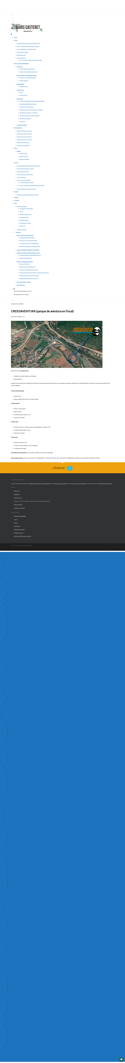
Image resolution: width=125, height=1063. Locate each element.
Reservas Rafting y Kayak (15, 796)
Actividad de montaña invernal (19, 751)
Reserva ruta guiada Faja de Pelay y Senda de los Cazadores (30, 786)
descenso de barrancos (34, 483)
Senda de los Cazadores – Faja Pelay (22, 627)
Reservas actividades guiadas (16, 775)
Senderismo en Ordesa (17, 737)
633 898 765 (17, 494)
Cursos (15, 519)
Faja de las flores (15, 601)
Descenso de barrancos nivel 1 (16, 645)
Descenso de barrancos (17, 728)
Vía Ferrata (10, 581)
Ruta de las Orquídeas (16, 633)
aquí (24, 316)
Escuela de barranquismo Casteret (18, 683)
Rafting (8, 665)
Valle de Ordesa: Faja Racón (19, 621)
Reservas (6, 747)
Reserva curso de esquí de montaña (21, 754)
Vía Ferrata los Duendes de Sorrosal (21, 586)
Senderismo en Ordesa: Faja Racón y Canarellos (26, 624)
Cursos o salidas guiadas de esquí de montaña (22, 561)
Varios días (12, 635)
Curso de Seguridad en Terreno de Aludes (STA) (22, 558)
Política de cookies (18, 532)
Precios (16, 522)
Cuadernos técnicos (13, 744)
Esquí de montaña (12, 572)
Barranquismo (8, 643)
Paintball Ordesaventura (17, 772)
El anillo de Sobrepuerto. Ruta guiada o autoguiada (26, 615)
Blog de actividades (12, 720)
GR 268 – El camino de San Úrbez (21, 592)
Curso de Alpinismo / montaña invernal (19, 564)
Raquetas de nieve (12, 569)
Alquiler (5, 712)
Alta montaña (10, 598)
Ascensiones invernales (14, 567)
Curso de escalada (12, 639)
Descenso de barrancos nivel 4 (16, 654)
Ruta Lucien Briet (15, 595)
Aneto (11, 606)
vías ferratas (76, 483)
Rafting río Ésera (14, 670)
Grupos (5, 707)
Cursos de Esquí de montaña (16, 694)
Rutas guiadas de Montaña (12, 579)
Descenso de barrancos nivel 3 (16, 651)
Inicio (5, 553)
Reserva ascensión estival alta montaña (22, 789)
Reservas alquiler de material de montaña (20, 764)
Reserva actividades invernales (17, 749)
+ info (70, 468)
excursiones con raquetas (60, 483)
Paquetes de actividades (20, 516)
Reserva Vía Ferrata (16, 778)
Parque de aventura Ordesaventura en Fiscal (21, 709)
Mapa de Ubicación (18, 504)
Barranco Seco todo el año (15, 659)
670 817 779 (17, 491)
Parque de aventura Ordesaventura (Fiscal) (21, 767)
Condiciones (17, 526)
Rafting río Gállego (15, 673)
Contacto (6, 715)
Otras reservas (11, 799)
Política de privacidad (19, 529)
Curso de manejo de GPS (15, 686)
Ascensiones (10, 604)
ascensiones (83, 483)
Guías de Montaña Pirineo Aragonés (25, 545)
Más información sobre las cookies (22, 536)
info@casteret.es (18, 497)
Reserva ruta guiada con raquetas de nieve (24, 760)
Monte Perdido (14, 609)
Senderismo (10, 613)
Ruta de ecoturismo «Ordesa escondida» (23, 630)
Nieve (5, 556)
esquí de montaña (45, 483)
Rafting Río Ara (14, 667)
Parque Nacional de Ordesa (105, 483)
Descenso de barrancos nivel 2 (16, 648)
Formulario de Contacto (19, 508)
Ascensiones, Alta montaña (18, 722)
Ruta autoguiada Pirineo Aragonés (21, 618)
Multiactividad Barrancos (14, 656)
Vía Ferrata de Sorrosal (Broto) (19, 583)
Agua (5, 663)
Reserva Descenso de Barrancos (20, 780)
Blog (4, 718)
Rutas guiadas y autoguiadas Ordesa (19, 590)
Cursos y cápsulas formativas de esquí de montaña (26, 699)
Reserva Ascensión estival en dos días (22, 792)
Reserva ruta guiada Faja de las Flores (22, 783)
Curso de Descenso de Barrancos (17, 688)
